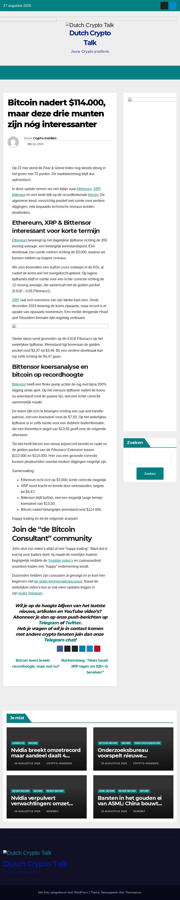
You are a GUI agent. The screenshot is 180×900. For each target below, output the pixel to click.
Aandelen (18, 743)
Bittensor (19, 384)
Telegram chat (59, 640)
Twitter (72, 622)
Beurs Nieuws (20, 791)
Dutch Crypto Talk (35, 863)
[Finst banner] (60, 329)
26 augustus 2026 (27, 763)
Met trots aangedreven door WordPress (63, 892)
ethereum (84, 189)
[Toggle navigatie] (172, 72)
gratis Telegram (30, 593)
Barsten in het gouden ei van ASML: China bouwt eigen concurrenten (130, 803)
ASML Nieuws (107, 791)
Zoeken (135, 442)
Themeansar (133, 892)
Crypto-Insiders (45, 138)
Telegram (48, 622)
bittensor (18, 195)
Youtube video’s (60, 560)
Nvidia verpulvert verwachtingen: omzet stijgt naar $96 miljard (40, 803)
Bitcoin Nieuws (108, 743)
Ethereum (19, 240)
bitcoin (93, 195)
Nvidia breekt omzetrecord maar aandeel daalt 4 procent (46, 755)
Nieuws (33, 743)
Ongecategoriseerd (147, 743)
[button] (156, 72)
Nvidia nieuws (55, 791)
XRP (96, 189)
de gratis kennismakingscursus (58, 581)
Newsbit (53, 811)
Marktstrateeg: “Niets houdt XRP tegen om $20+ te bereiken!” (84, 666)
